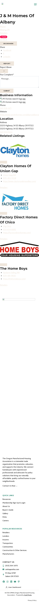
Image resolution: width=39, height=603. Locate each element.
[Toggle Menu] (35, 4)
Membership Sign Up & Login (13, 503)
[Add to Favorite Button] (3, 162)
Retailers (3, 33)
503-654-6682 (9, 229)
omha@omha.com (12, 569)
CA (4, 226)
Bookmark (8, 44)
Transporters (7, 543)
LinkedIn (6, 57)
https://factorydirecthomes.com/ (17, 232)
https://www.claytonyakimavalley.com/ (19, 181)
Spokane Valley (9, 272)
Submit (7, 91)
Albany (3, 30)
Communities (7, 547)
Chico (8, 226)
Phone (3, 26)
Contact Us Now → (9, 486)
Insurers (5, 540)
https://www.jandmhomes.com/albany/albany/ (19, 115)
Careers (5, 521)
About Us (6, 506)
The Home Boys (13, 268)
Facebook (7, 50)
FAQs (4, 517)
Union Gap (7, 175)
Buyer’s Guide (7, 510)
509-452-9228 (9, 178)
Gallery (5, 513)
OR (8, 30)
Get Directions (6, 132)
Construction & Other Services (14, 550)
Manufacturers (8, 554)
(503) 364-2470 (11, 566)
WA (14, 175)
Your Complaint (7, 74)
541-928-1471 (5, 108)
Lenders (5, 536)
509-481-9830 (9, 276)
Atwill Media (28, 595)
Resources (6, 499)
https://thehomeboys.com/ (14, 279)
